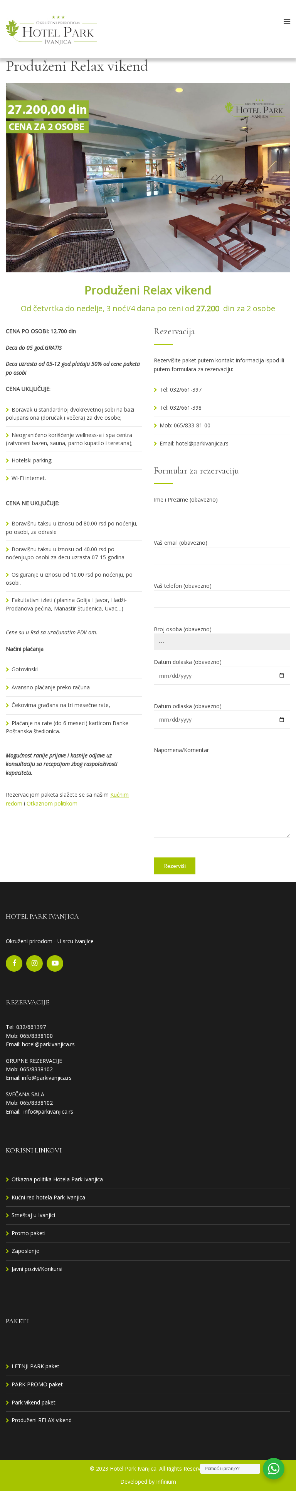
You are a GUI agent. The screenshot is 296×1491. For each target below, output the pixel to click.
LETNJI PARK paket (35, 1366)
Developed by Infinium (148, 1481)
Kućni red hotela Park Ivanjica (48, 1197)
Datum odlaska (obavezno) (188, 706)
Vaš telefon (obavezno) (183, 585)
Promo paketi (28, 1233)
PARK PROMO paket (37, 1384)
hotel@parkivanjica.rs (202, 443)
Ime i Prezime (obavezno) (186, 499)
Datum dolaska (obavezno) (188, 661)
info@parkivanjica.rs (47, 1077)
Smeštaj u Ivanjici (33, 1215)
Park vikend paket (34, 1402)
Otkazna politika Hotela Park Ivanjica (57, 1179)
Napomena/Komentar (181, 750)
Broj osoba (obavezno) (183, 629)
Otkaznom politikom (52, 803)
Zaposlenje (25, 1250)
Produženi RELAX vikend (42, 1420)
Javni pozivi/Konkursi (37, 1269)
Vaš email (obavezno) (180, 542)
